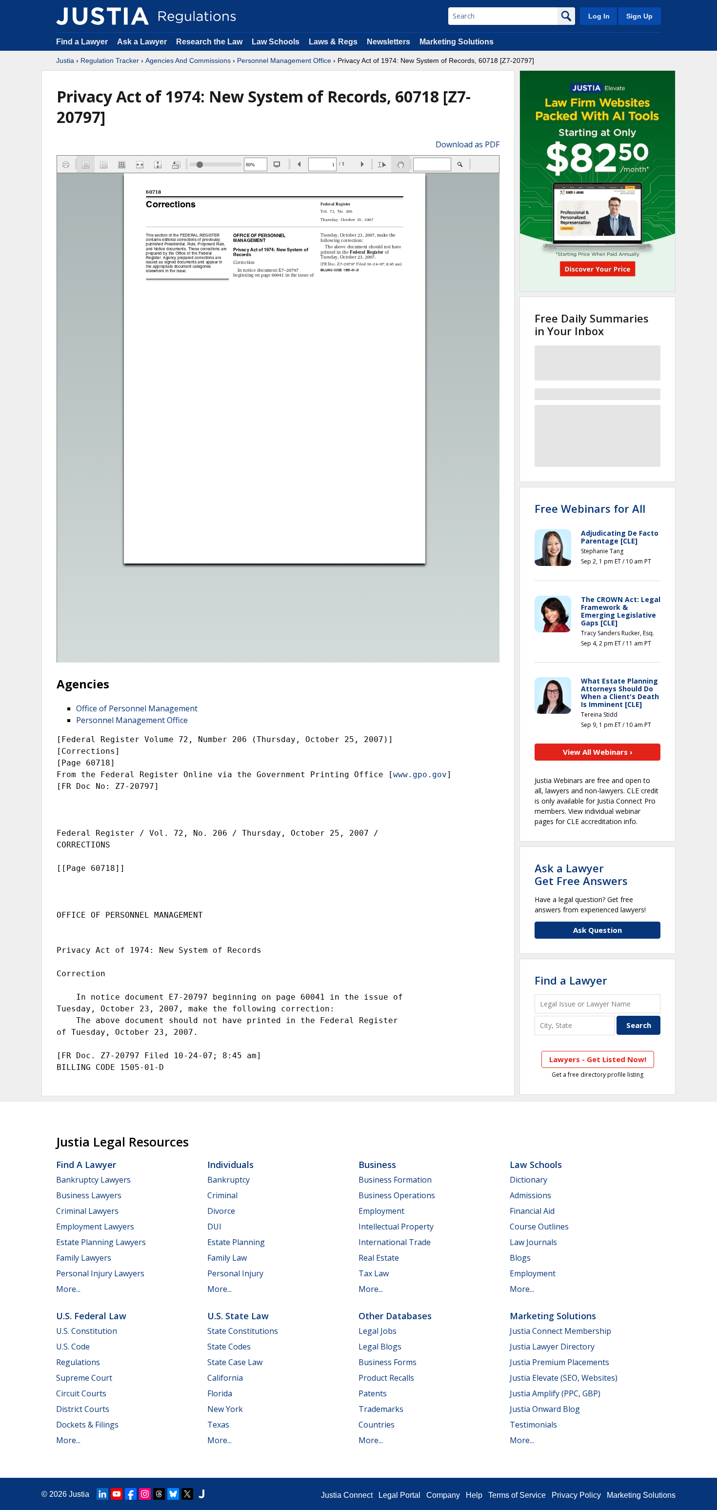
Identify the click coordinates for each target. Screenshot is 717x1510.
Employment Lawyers (95, 1226)
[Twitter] (187, 1494)
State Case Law (234, 1362)
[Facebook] (131, 1494)
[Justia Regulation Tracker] (102, 16)
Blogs (520, 1257)
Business (377, 1164)
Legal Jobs (377, 1331)
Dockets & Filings (87, 1424)
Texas (218, 1424)
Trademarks (380, 1409)
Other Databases (395, 1316)
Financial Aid (532, 1211)
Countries (376, 1424)
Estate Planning (236, 1242)
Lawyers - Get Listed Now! (597, 1059)
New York (225, 1409)
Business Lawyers (88, 1195)
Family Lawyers (83, 1257)
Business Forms (387, 1362)
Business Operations (396, 1195)
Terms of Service (517, 1495)
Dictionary (528, 1179)
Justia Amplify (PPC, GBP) (555, 1393)
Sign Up (639, 16)
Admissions (530, 1195)
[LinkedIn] (102, 1494)
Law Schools (275, 42)
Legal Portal (399, 1495)
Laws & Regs (333, 42)
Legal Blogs (379, 1346)
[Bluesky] (173, 1494)
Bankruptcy (228, 1179)
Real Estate (378, 1257)
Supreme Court (84, 1377)
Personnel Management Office (284, 60)
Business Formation (395, 1179)
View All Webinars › (598, 752)
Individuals (230, 1164)
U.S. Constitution (86, 1331)
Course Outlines (539, 1226)
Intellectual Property (396, 1226)
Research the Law (209, 42)
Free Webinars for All (590, 508)
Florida (219, 1393)
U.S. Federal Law (91, 1316)
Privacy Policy (576, 1495)
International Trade (394, 1242)
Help (474, 1495)
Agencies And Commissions (188, 60)
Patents (372, 1393)
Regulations (78, 1362)
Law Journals (533, 1242)
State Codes (229, 1346)
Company (443, 1495)
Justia (65, 60)
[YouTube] (116, 1494)
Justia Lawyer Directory (552, 1346)
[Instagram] (145, 1494)
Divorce (221, 1211)
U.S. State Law (238, 1316)
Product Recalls (386, 1377)
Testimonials (533, 1424)
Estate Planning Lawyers (101, 1242)
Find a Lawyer (82, 42)
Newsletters (388, 42)
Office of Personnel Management (137, 708)
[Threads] (159, 1494)
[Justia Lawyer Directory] (201, 1494)
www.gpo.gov (420, 774)
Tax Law (373, 1273)
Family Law (227, 1257)
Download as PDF (467, 144)
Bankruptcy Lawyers (93, 1179)
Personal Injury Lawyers (100, 1273)
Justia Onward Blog (545, 1409)
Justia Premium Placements (559, 1362)
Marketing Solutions (456, 42)
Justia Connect (347, 1495)
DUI (214, 1226)
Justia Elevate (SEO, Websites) (563, 1377)
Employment (381, 1211)
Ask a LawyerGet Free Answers (581, 874)
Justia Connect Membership (560, 1331)
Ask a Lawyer (143, 42)
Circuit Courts (81, 1393)
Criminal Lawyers (87, 1211)
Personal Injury (235, 1273)
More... (68, 1289)
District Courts (82, 1409)
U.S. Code (73, 1346)
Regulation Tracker (109, 60)
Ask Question (597, 930)
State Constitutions (242, 1331)
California (225, 1377)
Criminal (222, 1195)
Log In (599, 16)
